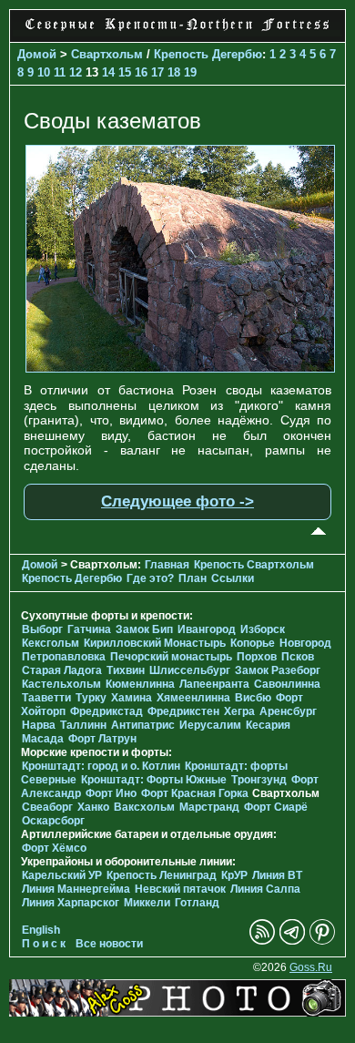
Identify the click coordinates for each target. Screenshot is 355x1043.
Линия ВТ (277, 875)
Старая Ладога (62, 670)
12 (75, 72)
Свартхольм (107, 54)
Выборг (42, 629)
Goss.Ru (310, 967)
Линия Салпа (265, 889)
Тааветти (46, 697)
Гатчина (89, 629)
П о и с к (44, 943)
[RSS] (262, 941)
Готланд (197, 902)
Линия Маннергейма (76, 889)
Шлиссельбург (189, 670)
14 (108, 72)
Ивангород (207, 629)
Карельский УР (62, 875)
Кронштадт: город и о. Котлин (101, 766)
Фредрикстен (183, 711)
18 (173, 72)
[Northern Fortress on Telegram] (292, 941)
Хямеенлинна (193, 697)
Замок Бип (144, 629)
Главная (167, 564)
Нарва (39, 725)
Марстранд (209, 807)
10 (43, 72)
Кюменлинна (140, 684)
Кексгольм (50, 643)
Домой (36, 54)
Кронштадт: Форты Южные (154, 779)
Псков (297, 656)
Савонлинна (287, 684)
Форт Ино (111, 793)
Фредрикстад (106, 711)
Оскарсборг (53, 820)
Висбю (253, 697)
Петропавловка (64, 656)
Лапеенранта (214, 684)
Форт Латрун (102, 738)
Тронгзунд (259, 779)
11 (60, 72)
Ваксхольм (144, 807)
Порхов (257, 656)
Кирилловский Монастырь (155, 643)
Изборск (262, 629)
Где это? (150, 578)
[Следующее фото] (180, 368)
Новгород (305, 643)
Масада (43, 738)
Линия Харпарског (70, 902)
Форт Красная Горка (194, 793)
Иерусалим (210, 725)
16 (141, 72)
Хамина (131, 697)
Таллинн (83, 725)
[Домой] (177, 32)
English (41, 930)
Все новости (109, 943)
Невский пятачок (180, 889)
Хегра (239, 711)
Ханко (93, 807)
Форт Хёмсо (54, 848)
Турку (91, 697)
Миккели (147, 902)
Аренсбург (288, 711)
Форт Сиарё (276, 807)
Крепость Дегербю (208, 54)
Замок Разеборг (277, 670)
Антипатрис (143, 725)
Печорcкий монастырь (171, 656)
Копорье (252, 643)
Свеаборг (47, 807)
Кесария (268, 725)
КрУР (234, 875)
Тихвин (125, 670)
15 (124, 72)
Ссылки (232, 578)
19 (190, 72)
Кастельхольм (61, 684)
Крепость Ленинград (161, 875)
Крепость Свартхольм (254, 564)
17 (157, 72)
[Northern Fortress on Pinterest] (322, 941)
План (192, 578)
